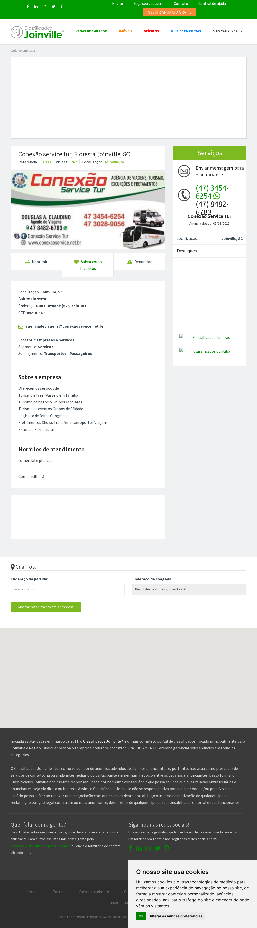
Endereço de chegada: (152, 578)
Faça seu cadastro (149, 3)
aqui (27, 852)
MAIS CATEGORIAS (226, 31)
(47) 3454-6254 (212, 192)
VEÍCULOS (151, 31)
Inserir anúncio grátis (128, 902)
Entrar (117, 3)
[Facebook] (28, 6)
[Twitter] (53, 6)
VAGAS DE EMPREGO (91, 31)
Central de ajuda (212, 3)
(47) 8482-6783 (212, 195)
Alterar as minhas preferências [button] (176, 916)
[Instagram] (44, 6)
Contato (181, 3)
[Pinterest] (62, 6)
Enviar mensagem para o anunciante (220, 171)
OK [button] (141, 916)
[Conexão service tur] (88, 210)
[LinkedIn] (36, 6)
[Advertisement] (132, 91)
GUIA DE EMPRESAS (186, 31)
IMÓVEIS (125, 31)
